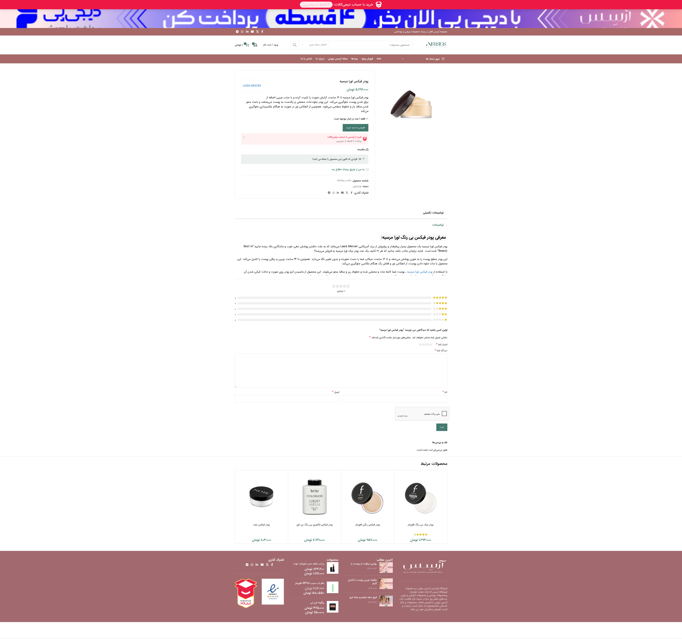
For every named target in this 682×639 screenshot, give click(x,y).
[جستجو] (295, 45)
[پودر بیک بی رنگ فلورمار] (420, 496)
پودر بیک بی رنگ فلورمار (420, 525)
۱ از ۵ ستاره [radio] (431, 344)
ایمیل (335, 392)
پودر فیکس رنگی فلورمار (367, 525)
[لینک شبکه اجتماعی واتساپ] (242, 32)
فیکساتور (357, 186)
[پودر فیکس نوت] (261, 496)
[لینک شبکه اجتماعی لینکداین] (247, 32)
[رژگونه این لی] (332, 608)
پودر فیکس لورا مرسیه (420, 272)
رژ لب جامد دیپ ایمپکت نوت (309, 564)
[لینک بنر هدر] (341, 18)
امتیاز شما (441, 344)
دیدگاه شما (441, 351)
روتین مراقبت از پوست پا (364, 564)
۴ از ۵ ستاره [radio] (423, 344)
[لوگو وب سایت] (436, 45)
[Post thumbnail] (386, 567)
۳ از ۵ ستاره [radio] (425, 344)
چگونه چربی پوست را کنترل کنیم (362, 581)
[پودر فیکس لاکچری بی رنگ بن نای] (314, 496)
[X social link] (257, 32)
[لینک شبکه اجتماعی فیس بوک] (262, 32)
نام (445, 392)
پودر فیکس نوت (261, 525)
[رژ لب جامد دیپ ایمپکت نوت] (332, 569)
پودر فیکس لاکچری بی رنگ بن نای (315, 525)
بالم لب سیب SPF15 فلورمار (309, 583)
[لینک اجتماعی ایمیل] (252, 32)
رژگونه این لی (317, 603)
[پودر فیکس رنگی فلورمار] (367, 496)
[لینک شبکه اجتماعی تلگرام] (237, 32)
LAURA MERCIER (252, 86)
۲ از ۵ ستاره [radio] (428, 344)
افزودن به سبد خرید (355, 128)
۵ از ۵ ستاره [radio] (420, 344)
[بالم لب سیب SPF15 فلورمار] (332, 588)
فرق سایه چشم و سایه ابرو (363, 597)
